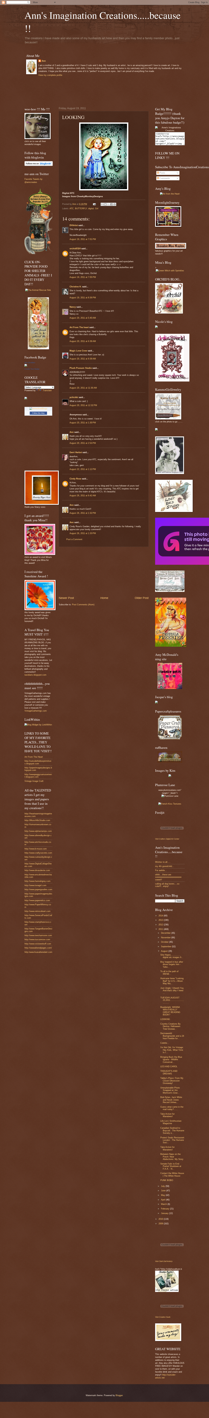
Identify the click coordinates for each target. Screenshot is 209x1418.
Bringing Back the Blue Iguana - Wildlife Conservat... (171, 1059)
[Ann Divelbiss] (25, 366)
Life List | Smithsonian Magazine (170, 1122)
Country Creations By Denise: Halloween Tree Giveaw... (170, 1026)
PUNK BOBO (166, 1180)
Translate (47, 390)
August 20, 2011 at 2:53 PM (83, 443)
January (165, 1213)
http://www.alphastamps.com (38, 831)
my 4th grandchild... (164, 866)
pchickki (74, 397)
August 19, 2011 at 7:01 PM (83, 239)
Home (104, 598)
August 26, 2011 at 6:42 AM (83, 495)
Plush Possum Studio (81, 368)
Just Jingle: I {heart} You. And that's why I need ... (172, 990)
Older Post (142, 598)
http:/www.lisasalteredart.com (38, 952)
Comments (164, 178)
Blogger (119, 1395)
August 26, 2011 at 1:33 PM (83, 533)
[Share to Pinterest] (114, 204)
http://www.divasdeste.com (37, 870)
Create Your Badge (32, 369)
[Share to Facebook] (111, 204)
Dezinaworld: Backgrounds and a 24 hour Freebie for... (172, 1036)
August (164, 951)
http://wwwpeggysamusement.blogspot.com (38, 775)
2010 (161, 1219)
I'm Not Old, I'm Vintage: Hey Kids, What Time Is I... (172, 1050)
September (166, 946)
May (163, 1195)
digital (91, 208)
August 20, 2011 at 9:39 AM (83, 358)
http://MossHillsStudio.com (37, 820)
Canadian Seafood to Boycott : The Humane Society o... (172, 1130)
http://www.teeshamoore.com (38, 935)
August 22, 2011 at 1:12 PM (83, 469)
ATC (72, 208)
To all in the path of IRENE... (169, 972)
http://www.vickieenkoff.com (37, 944)
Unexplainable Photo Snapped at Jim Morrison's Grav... (170, 1090)
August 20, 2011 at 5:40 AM (83, 318)
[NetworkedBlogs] (38, 408)
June (163, 1190)
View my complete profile (50, 75)
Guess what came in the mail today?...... (171, 1108)
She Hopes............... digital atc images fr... (171, 956)
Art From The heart (79, 327)
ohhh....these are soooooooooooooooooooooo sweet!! (168, 877)
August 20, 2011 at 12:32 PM (83, 405)
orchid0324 (75, 248)
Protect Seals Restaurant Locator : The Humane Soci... (172, 1140)
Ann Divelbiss (29, 363)
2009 (161, 1223)
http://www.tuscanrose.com (37, 939)
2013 (161, 920)
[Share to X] (108, 204)
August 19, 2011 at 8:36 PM (83, 297)
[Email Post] (94, 204)
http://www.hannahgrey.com (37, 881)
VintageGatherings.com (35, 711)
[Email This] (102, 204)
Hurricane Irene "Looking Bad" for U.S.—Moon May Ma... (172, 981)
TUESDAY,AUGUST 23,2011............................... (172, 1000)
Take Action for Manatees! (167, 1115)
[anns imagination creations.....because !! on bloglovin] (38, 165)
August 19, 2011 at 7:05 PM (83, 277)
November (166, 937)
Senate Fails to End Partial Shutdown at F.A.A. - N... (170, 1166)
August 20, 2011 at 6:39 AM (83, 341)
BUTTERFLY (81, 208)
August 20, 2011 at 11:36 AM (83, 388)
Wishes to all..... (163, 862)
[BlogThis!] (105, 204)
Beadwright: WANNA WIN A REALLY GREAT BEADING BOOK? (170, 1011)
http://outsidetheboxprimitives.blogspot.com (37, 762)
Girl (96, 208)
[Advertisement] (103, 571)
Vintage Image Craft (33, 781)
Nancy (73, 307)
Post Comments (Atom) (83, 604)
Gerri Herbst (76, 452)
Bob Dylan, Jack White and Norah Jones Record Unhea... (171, 1100)
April (163, 1199)
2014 (161, 915)
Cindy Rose (75, 478)
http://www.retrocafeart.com (37, 911)
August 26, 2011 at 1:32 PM (83, 513)
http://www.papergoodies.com (38, 889)
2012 (161, 924)
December (166, 933)
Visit (167, 839)
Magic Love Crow (78, 350)
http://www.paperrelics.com (37, 900)
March (164, 1204)
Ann (44, 61)
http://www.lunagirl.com (35, 885)
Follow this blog (38, 413)
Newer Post (66, 598)
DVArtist (74, 225)
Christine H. (75, 286)
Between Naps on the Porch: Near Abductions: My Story (171, 1156)
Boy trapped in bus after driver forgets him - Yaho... (171, 964)
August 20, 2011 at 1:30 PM (83, 422)
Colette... (164, 1043)
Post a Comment (74, 539)
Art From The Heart (33, 757)
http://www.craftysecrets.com (38, 853)
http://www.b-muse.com (35, 849)
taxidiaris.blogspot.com (35, 675)
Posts (162, 173)
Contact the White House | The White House (172, 1174)
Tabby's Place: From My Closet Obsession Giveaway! (171, 1080)
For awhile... (161, 870)
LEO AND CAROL (168, 1066)
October (165, 942)
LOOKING (165, 1019)
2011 (161, 929)
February (165, 1208)
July (163, 1186)
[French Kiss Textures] (169, 804)
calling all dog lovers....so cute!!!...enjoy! (167, 885)
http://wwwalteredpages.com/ (38, 948)
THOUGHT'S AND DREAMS (168, 1072)
